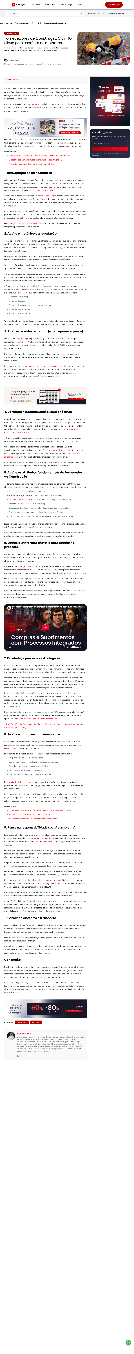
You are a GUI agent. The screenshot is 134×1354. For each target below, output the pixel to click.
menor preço (20, 338)
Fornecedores (35, 1022)
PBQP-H (74, 441)
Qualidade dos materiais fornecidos (25, 499)
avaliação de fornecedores (20, 782)
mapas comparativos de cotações (43, 366)
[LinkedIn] (18, 1056)
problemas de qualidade (42, 190)
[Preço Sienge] (110, 101)
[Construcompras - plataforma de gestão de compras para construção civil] (45, 1008)
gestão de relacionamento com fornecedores (37, 718)
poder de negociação (47, 195)
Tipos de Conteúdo (95, 13)
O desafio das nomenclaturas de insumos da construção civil (36, 160)
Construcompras (21, 1022)
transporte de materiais (59, 450)
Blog (1, 23)
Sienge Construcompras (30, 566)
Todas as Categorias (116, 13)
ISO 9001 (8, 277)
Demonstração (114, 5)
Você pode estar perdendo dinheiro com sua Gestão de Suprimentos (39, 155)
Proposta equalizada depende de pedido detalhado (31, 164)
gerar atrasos (33, 104)
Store (80, 5)
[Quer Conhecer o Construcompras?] (128, 1342)
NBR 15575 (23, 292)
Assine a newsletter (110, 149)
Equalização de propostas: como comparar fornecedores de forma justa (41, 810)
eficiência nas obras (13, 748)
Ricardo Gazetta (14, 60)
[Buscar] (81, 13)
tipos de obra (76, 244)
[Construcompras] (45, 127)
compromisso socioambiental (41, 838)
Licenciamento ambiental (49, 880)
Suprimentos (9, 23)
